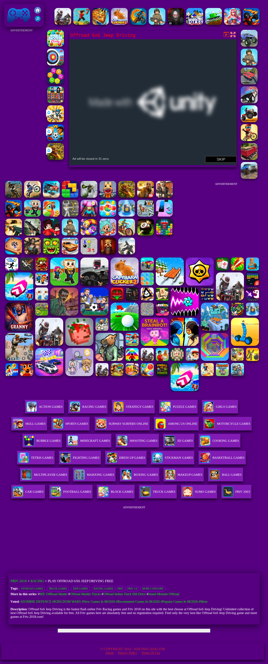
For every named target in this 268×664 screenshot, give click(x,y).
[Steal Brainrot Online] (32, 215)
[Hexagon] (55, 83)
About (109, 653)
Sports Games (76, 423)
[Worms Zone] (89, 234)
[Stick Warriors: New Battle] (251, 23)
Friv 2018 (18, 581)
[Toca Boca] (107, 234)
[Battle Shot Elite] (157, 23)
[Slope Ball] (126, 215)
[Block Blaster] (70, 196)
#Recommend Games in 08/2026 (138, 601)
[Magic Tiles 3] (164, 215)
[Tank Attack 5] (213, 23)
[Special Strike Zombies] (32, 253)
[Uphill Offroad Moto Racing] (249, 140)
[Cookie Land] (107, 215)
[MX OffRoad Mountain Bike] (126, 234)
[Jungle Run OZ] (51, 253)
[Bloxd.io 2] (51, 234)
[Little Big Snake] (100, 23)
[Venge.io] (89, 215)
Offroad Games (32, 588)
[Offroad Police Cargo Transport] (249, 102)
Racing (37, 581)
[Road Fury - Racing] (51, 196)
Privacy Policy (127, 653)
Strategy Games (139, 406)
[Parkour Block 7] (81, 23)
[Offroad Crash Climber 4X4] (249, 64)
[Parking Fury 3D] (70, 253)
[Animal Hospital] (107, 196)
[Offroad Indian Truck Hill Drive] (249, 159)
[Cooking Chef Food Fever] (55, 102)
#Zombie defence (36, 601)
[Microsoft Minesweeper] (89, 253)
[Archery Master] (55, 64)
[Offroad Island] (249, 45)
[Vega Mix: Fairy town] (232, 23)
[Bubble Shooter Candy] (55, 45)
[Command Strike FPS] (126, 253)
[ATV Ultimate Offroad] (249, 121)
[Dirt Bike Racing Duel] (32, 196)
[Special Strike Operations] (13, 234)
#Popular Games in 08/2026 (179, 601)
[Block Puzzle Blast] (164, 234)
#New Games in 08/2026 (98, 601)
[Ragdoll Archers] (70, 215)
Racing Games (94, 406)
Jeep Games (80, 588)
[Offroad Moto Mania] (13, 196)
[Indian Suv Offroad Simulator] (249, 83)
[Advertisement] (21, 96)
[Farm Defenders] (55, 159)
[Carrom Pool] (13, 253)
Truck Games (58, 588)
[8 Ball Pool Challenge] (145, 234)
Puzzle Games (184, 406)
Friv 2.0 (132, 588)
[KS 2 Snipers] (89, 196)
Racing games (103, 588)
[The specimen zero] (176, 23)
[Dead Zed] (32, 234)
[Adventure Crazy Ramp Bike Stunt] (138, 23)
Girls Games (226, 406)
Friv (120, 588)
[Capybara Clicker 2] (119, 23)
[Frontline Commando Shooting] (70, 234)
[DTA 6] (194, 23)
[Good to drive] (62, 23)
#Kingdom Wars (66, 601)
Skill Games (35, 423)
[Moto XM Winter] (145, 215)
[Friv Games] (37, 12)
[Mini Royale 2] (164, 196)
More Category (153, 588)
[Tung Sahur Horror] (107, 253)
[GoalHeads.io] (55, 140)
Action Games (51, 406)
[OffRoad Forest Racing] (249, 177)
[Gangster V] (145, 196)
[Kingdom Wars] (55, 121)
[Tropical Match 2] (51, 215)
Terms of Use (150, 653)
